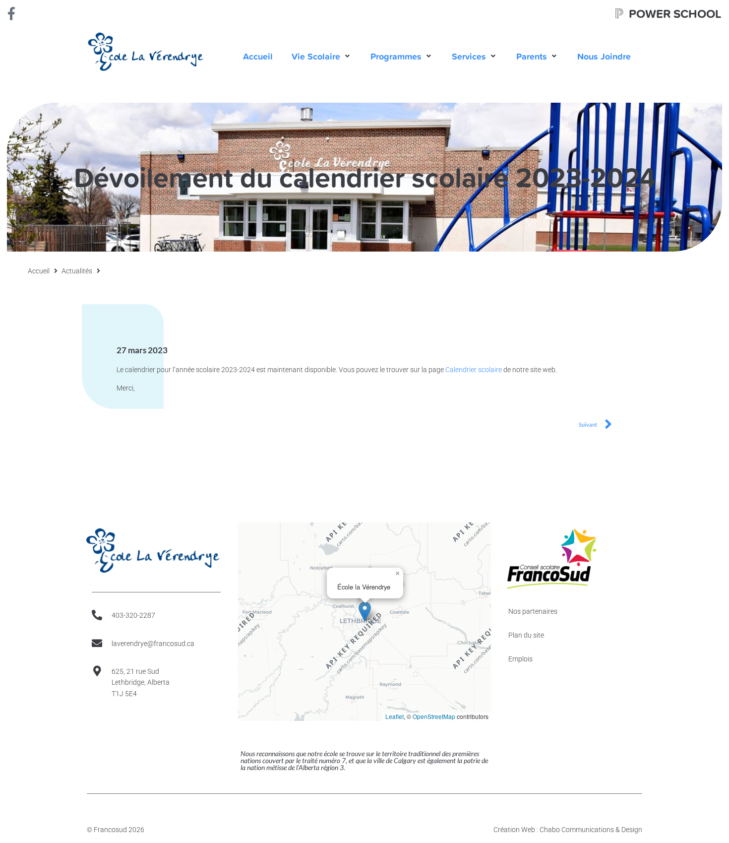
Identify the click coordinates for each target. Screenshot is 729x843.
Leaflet (394, 716)
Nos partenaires (532, 611)
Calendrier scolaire (473, 370)
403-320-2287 (133, 615)
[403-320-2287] (97, 615)
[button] (321, 56)
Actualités (76, 271)
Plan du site (526, 635)
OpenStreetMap (434, 716)
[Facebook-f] (11, 13)
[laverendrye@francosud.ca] (97, 643)
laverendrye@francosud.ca (153, 644)
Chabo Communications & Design (591, 830)
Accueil (39, 271)
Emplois (520, 659)
